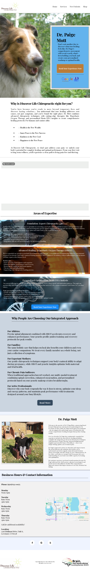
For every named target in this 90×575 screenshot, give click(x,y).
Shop (85, 6)
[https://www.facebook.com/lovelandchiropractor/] (32, 542)
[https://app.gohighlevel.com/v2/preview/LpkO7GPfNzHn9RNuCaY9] (11, 563)
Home (55, 6)
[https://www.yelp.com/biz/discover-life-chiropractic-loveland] (50, 542)
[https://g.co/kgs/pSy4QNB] (70, 79)
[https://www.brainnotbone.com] (75, 562)
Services (63, 6)
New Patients (75, 6)
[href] (67, 509)
